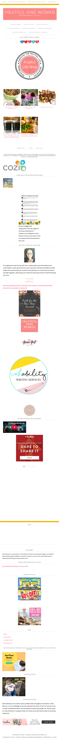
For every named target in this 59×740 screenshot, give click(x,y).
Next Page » (39, 148)
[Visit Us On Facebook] (22, 43)
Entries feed (29, 532)
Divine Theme (20, 737)
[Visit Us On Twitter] (33, 43)
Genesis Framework (35, 737)
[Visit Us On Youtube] (37, 43)
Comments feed (29, 535)
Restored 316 (42, 735)
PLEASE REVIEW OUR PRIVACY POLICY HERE (15, 566)
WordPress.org (29, 539)
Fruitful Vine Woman (30, 12)
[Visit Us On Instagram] (29, 43)
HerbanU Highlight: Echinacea (29, 108)
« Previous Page (20, 148)
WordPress (47, 737)
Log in (29, 528)
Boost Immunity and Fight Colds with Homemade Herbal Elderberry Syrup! (11, 136)
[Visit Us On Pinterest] (26, 43)
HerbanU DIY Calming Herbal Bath (12, 108)
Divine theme (30, 735)
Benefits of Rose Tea (47, 107)
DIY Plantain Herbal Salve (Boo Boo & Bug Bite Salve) (29, 135)
